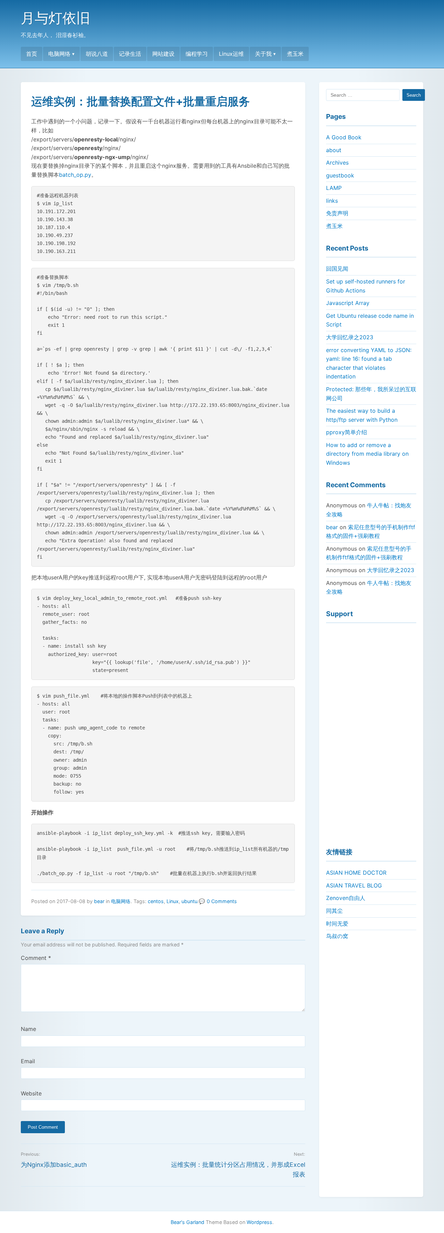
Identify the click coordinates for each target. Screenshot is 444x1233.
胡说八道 (97, 53)
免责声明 (337, 213)
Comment (36, 957)
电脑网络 (59, 53)
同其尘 (334, 910)
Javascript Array (347, 302)
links (332, 200)
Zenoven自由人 (345, 897)
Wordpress (259, 1222)
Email (28, 1061)
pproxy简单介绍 (346, 432)
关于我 (263, 53)
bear (99, 901)
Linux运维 (231, 53)
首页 (31, 53)
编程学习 (197, 53)
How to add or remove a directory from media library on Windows (367, 453)
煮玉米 (295, 53)
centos (156, 901)
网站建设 (163, 53)
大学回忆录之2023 (349, 337)
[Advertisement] (371, 732)
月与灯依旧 (55, 17)
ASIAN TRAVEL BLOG (354, 885)
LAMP (334, 187)
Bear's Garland (187, 1222)
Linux (172, 901)
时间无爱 (337, 923)
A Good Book (343, 137)
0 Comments (222, 901)
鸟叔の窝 (337, 936)
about (333, 150)
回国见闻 (337, 268)
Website (31, 1093)
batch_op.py (75, 174)
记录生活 (130, 53)
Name (28, 1028)
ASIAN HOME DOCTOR (356, 872)
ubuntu (189, 901)
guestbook (340, 175)
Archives (337, 162)
